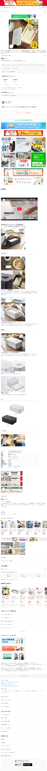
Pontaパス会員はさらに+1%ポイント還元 (10, 68)
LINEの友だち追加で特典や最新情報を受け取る (23, 120)
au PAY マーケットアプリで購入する (23, 112)
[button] (45, 55)
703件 (16, 572)
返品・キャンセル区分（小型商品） (14, 466)
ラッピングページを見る (12, 467)
